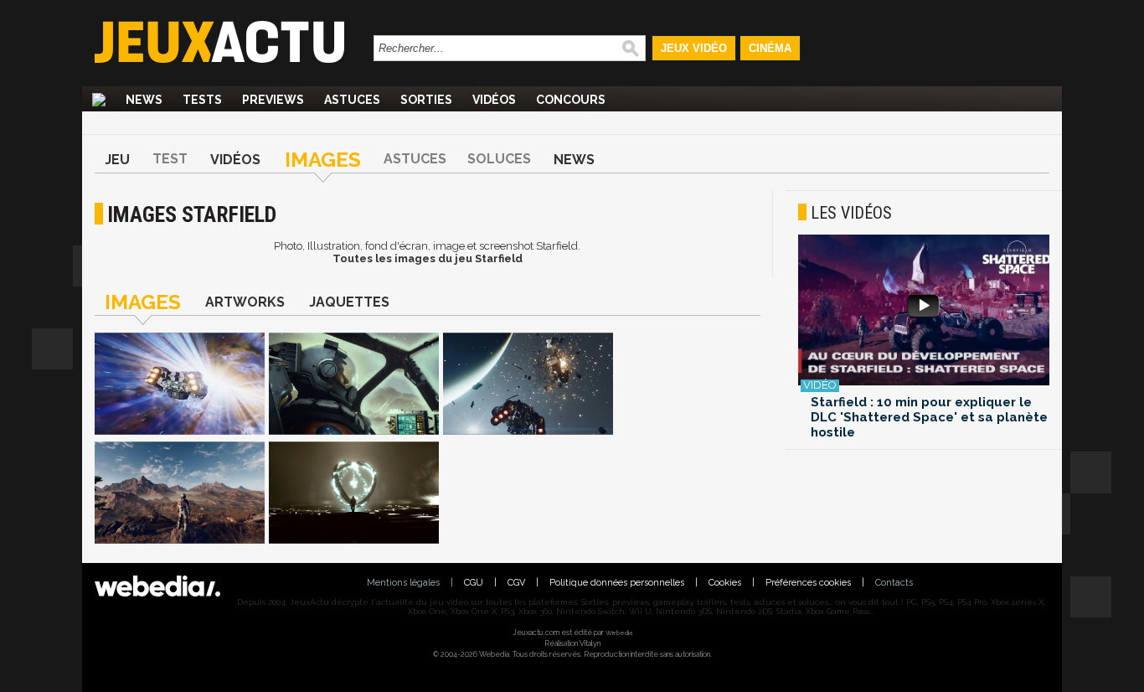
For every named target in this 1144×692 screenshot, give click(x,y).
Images (323, 159)
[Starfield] (180, 385)
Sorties (426, 99)
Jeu (117, 160)
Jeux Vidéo (694, 48)
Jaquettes (349, 302)
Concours (570, 99)
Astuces (352, 99)
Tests (202, 99)
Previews (273, 99)
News (144, 99)
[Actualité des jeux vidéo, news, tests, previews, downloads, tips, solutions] (99, 99)
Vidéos (494, 99)
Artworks (245, 302)
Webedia (618, 632)
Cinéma (770, 48)
